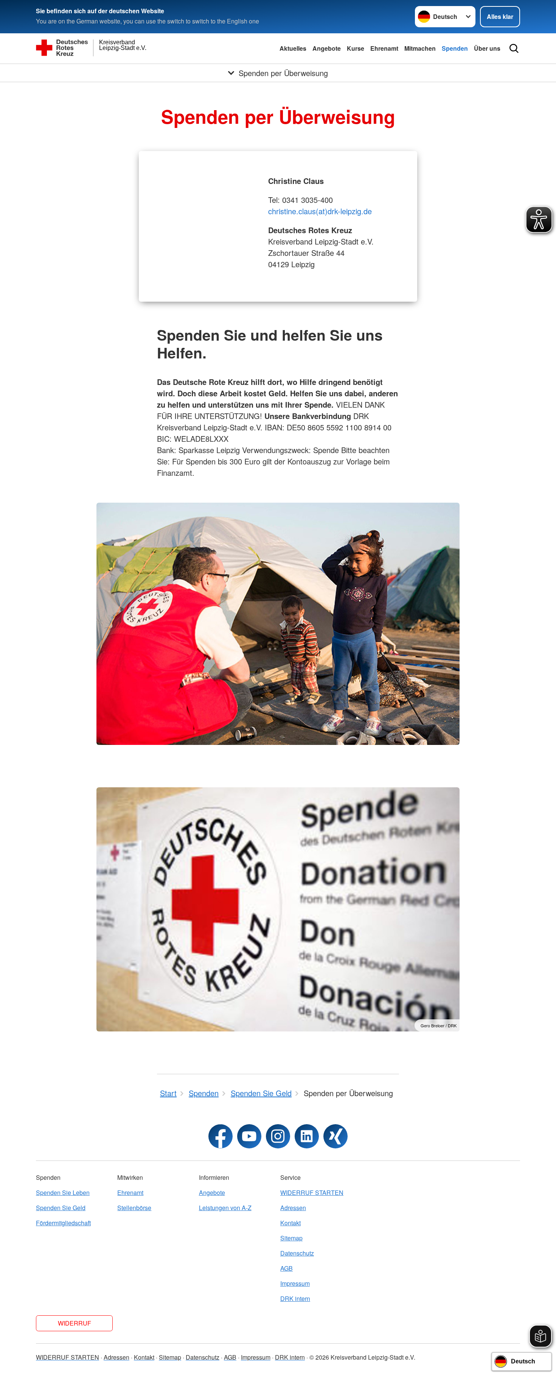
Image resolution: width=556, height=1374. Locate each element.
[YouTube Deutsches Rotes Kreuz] (249, 1136)
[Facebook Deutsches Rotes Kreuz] (220, 1136)
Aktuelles (293, 48)
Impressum (295, 1283)
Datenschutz (297, 1253)
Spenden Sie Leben (63, 1192)
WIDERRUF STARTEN (311, 1192)
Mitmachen (420, 48)
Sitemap (291, 1238)
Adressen (293, 1207)
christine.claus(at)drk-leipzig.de (320, 211)
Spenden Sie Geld (60, 1207)
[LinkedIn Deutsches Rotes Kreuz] (307, 1136)
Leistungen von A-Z (225, 1207)
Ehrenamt (384, 48)
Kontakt (290, 1222)
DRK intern (295, 1298)
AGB (286, 1268)
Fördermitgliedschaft (63, 1222)
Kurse (355, 48)
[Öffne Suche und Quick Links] (514, 48)
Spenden (455, 48)
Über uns (487, 48)
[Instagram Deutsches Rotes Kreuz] (278, 1136)
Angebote (326, 48)
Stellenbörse (134, 1207)
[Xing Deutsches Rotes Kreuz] (335, 1136)
